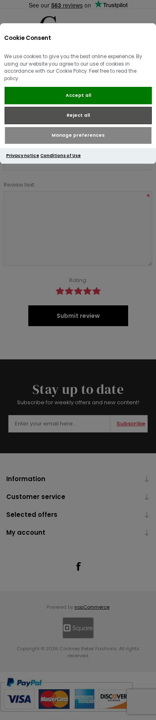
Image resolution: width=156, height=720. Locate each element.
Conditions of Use (60, 155)
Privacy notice (22, 155)
